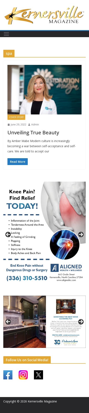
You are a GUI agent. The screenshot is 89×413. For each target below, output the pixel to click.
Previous (8, 234)
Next (81, 234)
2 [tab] (42, 292)
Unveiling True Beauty (33, 132)
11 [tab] (59, 352)
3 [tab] (47, 292)
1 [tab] (37, 292)
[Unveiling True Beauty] (44, 89)
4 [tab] (52, 292)
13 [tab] (68, 352)
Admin (35, 124)
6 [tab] (35, 352)
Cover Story (16, 117)
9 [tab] (49, 352)
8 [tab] (44, 352)
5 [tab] (30, 352)
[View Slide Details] (44, 234)
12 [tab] (64, 352)
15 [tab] (78, 352)
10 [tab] (54, 352)
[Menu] (6, 34)
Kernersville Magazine (42, 401)
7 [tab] (40, 352)
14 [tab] (73, 352)
